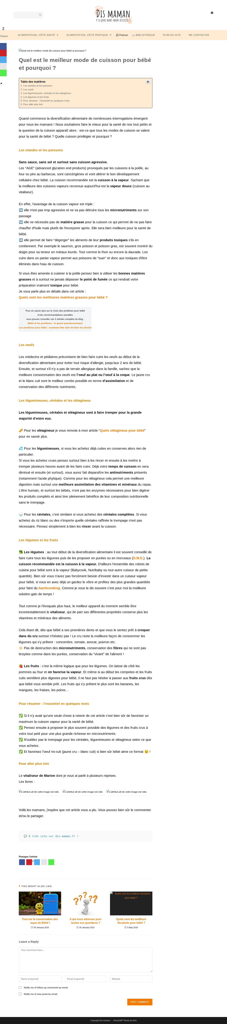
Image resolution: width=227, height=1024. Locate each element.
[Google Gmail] (44, 862)
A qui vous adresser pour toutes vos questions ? (86, 921)
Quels (104, 430)
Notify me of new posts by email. (41, 994)
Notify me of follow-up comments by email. (46, 987)
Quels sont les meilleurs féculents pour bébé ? (131, 921)
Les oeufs (28, 89)
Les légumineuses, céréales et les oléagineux (47, 93)
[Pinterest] (29, 862)
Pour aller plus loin (33, 104)
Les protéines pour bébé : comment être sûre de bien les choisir (55, 327)
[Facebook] (22, 862)
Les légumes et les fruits (36, 97)
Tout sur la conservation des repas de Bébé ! (40, 921)
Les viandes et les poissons (37, 85)
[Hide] (1, 83)
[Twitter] (37, 862)
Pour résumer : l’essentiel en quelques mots (46, 100)
